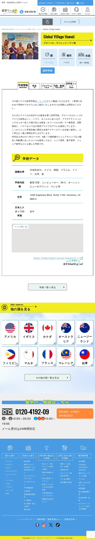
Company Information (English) (83, 467)
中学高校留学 (29, 488)
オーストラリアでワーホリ (29, 477)
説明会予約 (64, 470)
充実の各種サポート (47, 473)
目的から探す (65, 14)
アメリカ (49, 62)
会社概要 (82, 461)
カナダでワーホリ (29, 483)
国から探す (54, 14)
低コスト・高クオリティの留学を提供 (47, 466)
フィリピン (10, 480)
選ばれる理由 (43, 14)
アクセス (88, 14)
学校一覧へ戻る (47, 287)
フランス (9, 487)
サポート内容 (76, 14)
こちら (40, 101)
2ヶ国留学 (27, 500)
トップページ (26, 519)
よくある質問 (65, 479)
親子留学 (27, 509)
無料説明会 (62, 3)
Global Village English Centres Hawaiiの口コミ (57, 257)
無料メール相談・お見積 (65, 465)
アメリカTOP (70, 21)
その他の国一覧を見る (47, 377)
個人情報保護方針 (84, 493)
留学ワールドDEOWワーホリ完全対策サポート (30, 468)
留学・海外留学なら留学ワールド (44, 538)
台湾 (7, 493)
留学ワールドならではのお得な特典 (47, 487)
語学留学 (27, 461)
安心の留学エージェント (47, 479)
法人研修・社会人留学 (29, 504)
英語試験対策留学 (29, 495)
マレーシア (10, 490)
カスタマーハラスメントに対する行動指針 (84, 506)
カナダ (8, 468)
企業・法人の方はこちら (84, 483)
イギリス (9, 464)
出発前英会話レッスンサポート (47, 494)
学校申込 (72, 3)
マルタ (8, 483)
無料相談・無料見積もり (47, 3)
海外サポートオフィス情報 (84, 474)
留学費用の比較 (66, 482)
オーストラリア (11, 471)
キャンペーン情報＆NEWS (66, 474)
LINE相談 (81, 3)
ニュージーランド (11, 475)
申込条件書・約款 (84, 498)
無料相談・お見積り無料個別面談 (69, 413)
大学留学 (27, 491)
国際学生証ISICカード (48, 500)
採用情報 (82, 488)
